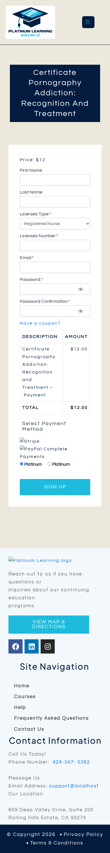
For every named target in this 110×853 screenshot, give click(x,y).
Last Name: (31, 192)
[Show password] (80, 289)
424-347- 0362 (71, 762)
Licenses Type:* (35, 214)
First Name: (31, 170)
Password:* (31, 279)
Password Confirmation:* (45, 301)
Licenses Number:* (39, 236)
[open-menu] (88, 22)
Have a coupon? (40, 323)
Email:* (27, 257)
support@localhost (74, 786)
